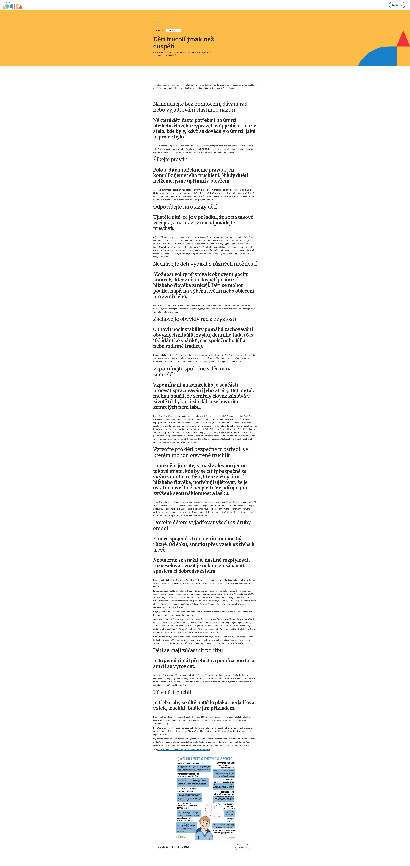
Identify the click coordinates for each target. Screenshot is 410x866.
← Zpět (156, 22)
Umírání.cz (230, 88)
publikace (252, 85)
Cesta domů (209, 85)
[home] (12, 5)
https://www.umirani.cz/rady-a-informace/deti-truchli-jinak (184, 749)
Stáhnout (243, 847)
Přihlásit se (397, 5)
